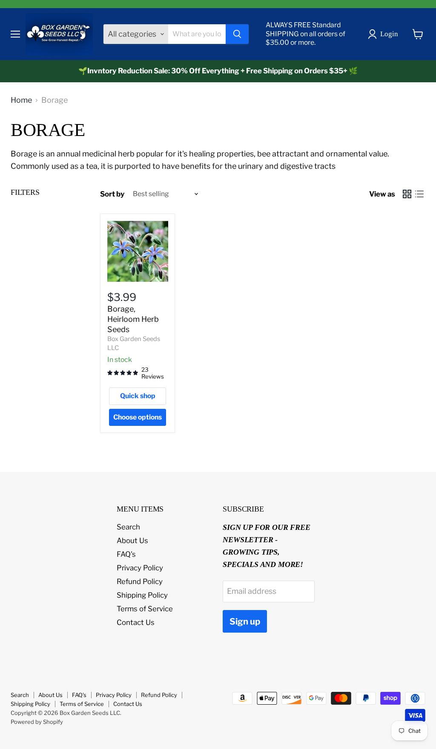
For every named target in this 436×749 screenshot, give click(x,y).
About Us (132, 540)
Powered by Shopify (37, 721)
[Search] (237, 34)
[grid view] (407, 194)
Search (128, 527)
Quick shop (137, 396)
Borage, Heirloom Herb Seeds (133, 318)
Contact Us (136, 622)
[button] (385, 34)
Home (21, 100)
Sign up (244, 621)
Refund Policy (140, 581)
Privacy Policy (140, 568)
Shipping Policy (142, 595)
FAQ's (126, 554)
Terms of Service (145, 608)
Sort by (112, 194)
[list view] (419, 194)
